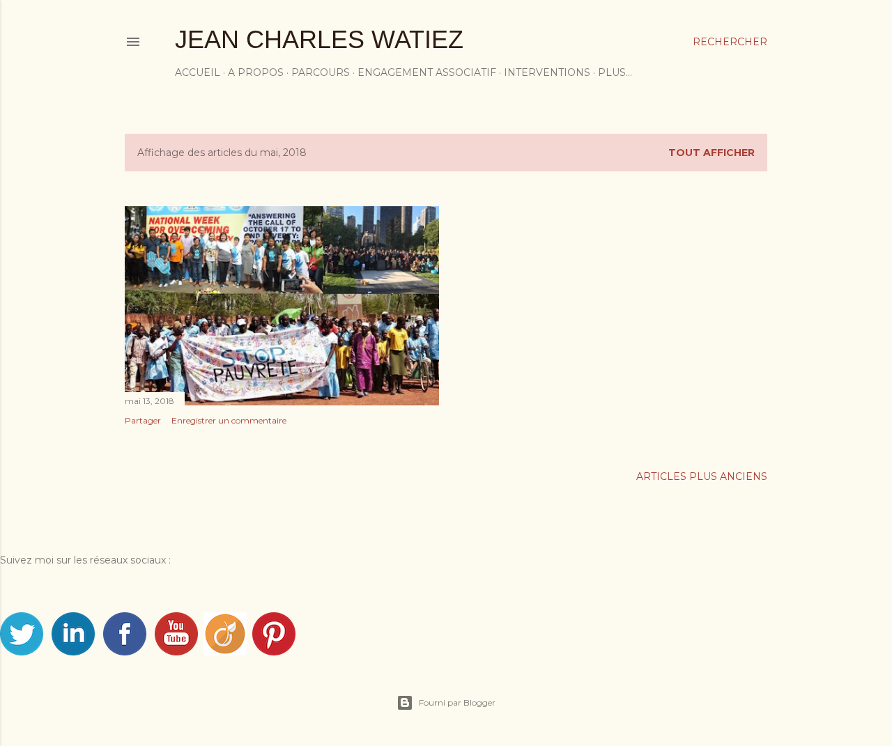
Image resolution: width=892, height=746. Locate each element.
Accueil (197, 72)
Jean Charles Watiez (319, 39)
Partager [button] (143, 420)
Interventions (547, 72)
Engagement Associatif (426, 72)
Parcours (320, 72)
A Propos (256, 72)
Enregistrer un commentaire (228, 420)
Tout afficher (711, 152)
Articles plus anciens (701, 476)
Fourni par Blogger (457, 702)
